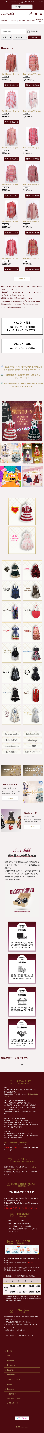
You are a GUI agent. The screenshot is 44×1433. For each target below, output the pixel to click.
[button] (30, 13)
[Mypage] (41, 13)
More (21, 279)
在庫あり (34, 31)
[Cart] (36, 13)
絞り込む (35, 37)
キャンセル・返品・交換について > (20, 1168)
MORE (32, 827)
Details (10, 798)
